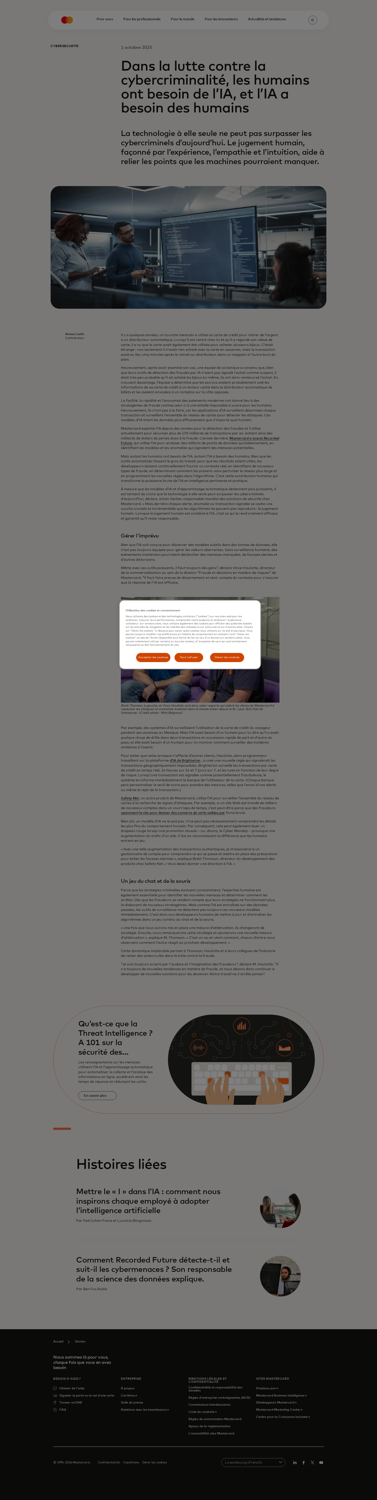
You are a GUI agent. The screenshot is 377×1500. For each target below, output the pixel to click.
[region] (190, 634)
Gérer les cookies (227, 657)
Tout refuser (189, 657)
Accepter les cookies (153, 657)
